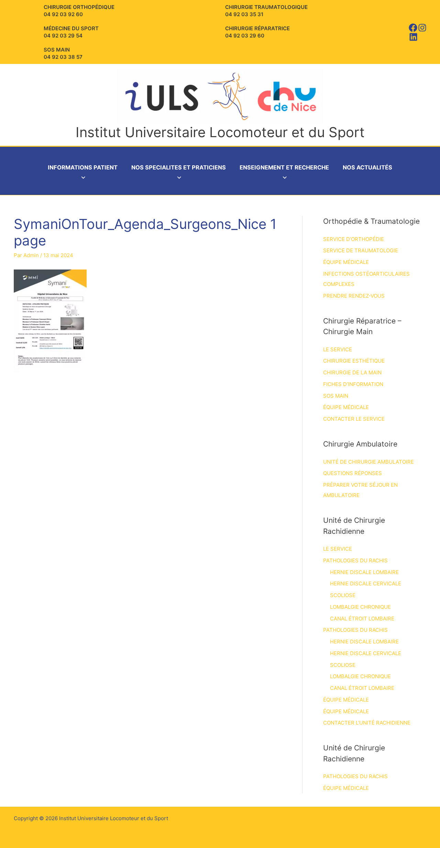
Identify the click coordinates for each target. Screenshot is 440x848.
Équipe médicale (346, 262)
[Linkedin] (413, 37)
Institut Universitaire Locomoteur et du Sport (220, 132)
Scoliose (342, 595)
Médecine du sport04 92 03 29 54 (71, 32)
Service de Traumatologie (360, 250)
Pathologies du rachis (355, 560)
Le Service (337, 349)
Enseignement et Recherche (284, 167)
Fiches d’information (353, 384)
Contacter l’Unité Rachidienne (366, 722)
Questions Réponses (352, 473)
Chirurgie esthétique (354, 360)
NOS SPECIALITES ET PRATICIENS (178, 167)
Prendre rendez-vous (354, 296)
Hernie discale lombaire (364, 572)
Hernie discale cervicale (365, 583)
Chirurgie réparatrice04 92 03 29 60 (257, 32)
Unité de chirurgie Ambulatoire (368, 462)
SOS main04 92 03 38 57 (63, 53)
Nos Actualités (367, 167)
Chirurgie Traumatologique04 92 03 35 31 (266, 11)
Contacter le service (354, 419)
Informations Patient (83, 167)
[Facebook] (413, 27)
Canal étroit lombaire (362, 618)
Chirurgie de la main (352, 372)
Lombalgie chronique (360, 607)
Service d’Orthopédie (353, 239)
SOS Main (335, 396)
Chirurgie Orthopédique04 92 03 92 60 (79, 11)
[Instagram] (422, 27)
